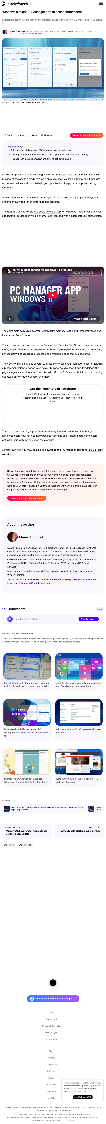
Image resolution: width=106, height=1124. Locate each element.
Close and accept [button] (82, 1097)
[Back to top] (53, 982)
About (51, 1051)
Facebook (51, 1091)
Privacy (51, 1058)
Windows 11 (83, 174)
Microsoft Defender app (47, 211)
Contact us (52, 1064)
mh (52, 1120)
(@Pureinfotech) (33, 31)
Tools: (52, 1012)
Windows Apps (25, 845)
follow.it (51, 1078)
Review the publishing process (66, 642)
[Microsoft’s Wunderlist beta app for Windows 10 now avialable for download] (27, 762)
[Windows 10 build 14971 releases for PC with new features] (79, 762)
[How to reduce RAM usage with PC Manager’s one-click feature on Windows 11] (27, 712)
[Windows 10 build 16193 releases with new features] (79, 712)
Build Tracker (52, 1039)
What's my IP (51, 1019)
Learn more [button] (81, 1091)
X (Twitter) (51, 1084)
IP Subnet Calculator (51, 1026)
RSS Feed (51, 1071)
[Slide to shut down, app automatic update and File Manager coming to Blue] (79, 666)
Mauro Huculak (18, 31)
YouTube (51, 1098)
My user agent (51, 1032)
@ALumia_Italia (89, 197)
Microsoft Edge (72, 368)
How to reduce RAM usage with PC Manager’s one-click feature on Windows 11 (26, 732)
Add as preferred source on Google (54, 998)
